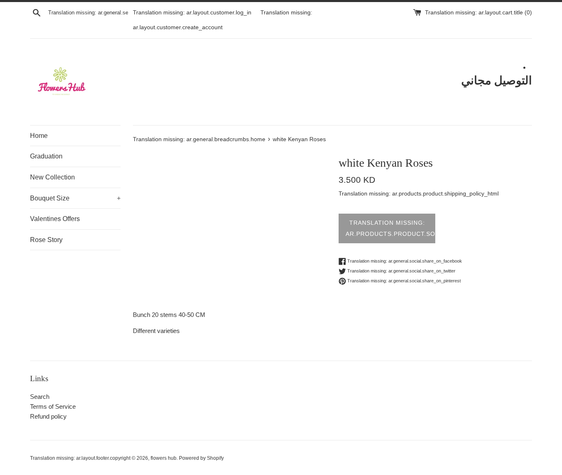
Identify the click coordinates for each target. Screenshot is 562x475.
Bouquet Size (75, 198)
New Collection (52, 177)
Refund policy (48, 416)
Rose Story (46, 239)
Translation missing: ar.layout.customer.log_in (192, 12)
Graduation (46, 156)
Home (39, 135)
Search (39, 396)
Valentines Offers (55, 218)
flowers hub (163, 458)
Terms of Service (53, 406)
